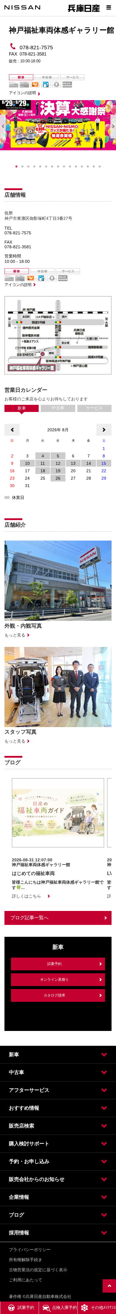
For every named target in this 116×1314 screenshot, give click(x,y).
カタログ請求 (54, 995)
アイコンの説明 (22, 93)
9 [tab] (64, 167)
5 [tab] (40, 167)
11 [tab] (76, 167)
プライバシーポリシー (30, 1249)
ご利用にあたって (25, 1279)
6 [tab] (46, 167)
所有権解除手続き (25, 1259)
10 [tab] (70, 167)
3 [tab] (28, 167)
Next (113, 126)
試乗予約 (54, 964)
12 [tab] (82, 167)
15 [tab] (100, 167)
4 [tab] (34, 167)
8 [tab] (58, 167)
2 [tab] (22, 167)
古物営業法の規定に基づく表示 (38, 1269)
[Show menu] (108, 7)
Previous (3, 126)
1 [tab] (16, 167)
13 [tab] (88, 167)
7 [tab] (52, 167)
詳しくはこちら (26, 896)
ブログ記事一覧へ (29, 917)
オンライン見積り (54, 979)
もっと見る (14, 635)
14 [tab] (94, 167)
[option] (58, 838)
